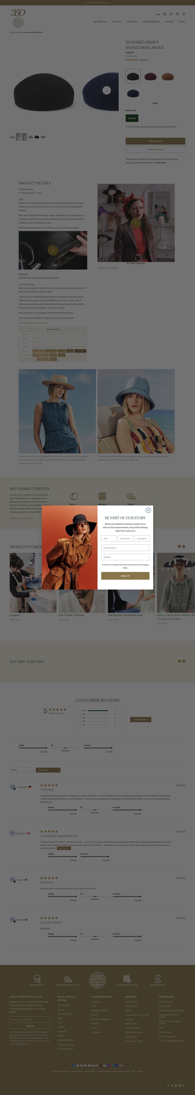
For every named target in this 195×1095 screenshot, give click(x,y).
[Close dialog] (148, 510)
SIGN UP (125, 576)
